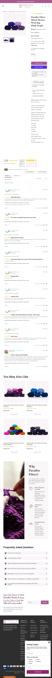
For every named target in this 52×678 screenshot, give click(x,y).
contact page (8, 627)
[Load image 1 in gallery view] (6, 39)
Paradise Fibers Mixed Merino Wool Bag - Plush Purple (16, 202)
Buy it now (39, 67)
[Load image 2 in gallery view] (11, 39)
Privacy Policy (33, 630)
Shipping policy (17, 672)
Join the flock (37, 671)
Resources (23, 646)
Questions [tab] (16, 175)
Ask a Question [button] (30, 171)
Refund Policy (33, 627)
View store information (38, 95)
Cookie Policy (33, 632)
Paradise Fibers (26, 11)
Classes (22, 649)
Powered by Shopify (20, 671)
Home (6, 11)
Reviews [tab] (7, 175)
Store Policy (33, 625)
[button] (3, 6)
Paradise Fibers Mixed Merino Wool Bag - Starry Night (37, 443)
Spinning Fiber (11, 11)
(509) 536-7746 (8, 629)
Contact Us (23, 625)
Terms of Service (32, 636)
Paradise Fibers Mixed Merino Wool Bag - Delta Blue (37, 405)
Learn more (34, 45)
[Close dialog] (49, 642)
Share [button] (7, 208)
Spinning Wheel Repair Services (24, 632)
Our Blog (23, 636)
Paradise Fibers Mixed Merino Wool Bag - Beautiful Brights (13, 443)
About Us (23, 627)
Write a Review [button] (42, 171)
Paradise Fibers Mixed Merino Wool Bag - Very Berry (13, 405)
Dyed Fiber (18, 11)
